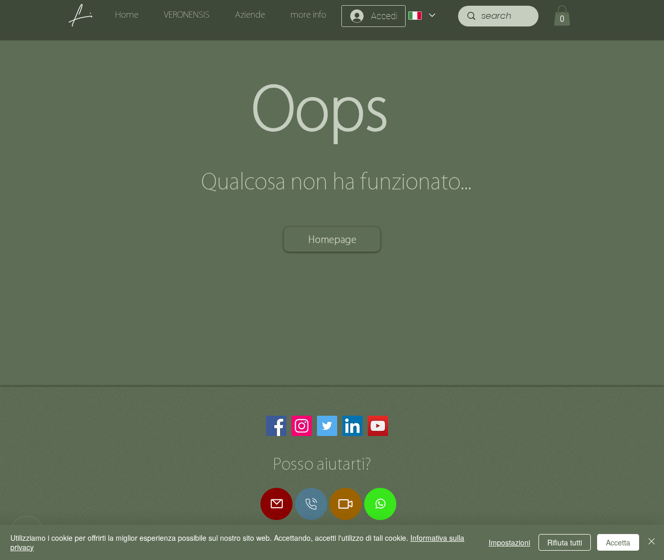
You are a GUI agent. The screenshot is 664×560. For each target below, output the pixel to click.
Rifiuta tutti (564, 542)
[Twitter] (327, 426)
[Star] (311, 504)
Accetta (618, 542)
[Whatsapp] (380, 504)
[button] (562, 15)
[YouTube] (378, 426)
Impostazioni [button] (509, 542)
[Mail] (276, 504)
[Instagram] (302, 426)
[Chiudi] (651, 542)
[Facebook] (276, 426)
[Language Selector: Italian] (421, 15)
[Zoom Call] (345, 504)
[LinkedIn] (352, 426)
